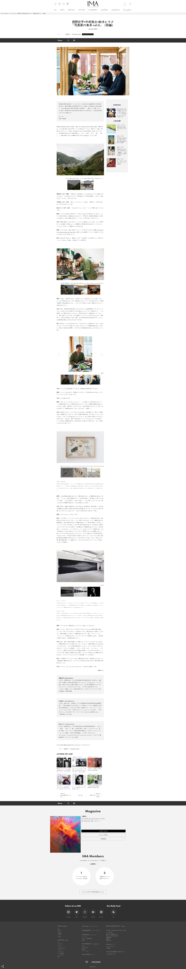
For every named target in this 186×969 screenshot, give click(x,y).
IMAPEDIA (89, 935)
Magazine (93, 811)
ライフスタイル (12, 13)
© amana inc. (93, 966)
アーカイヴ (60, 950)
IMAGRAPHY (91, 930)
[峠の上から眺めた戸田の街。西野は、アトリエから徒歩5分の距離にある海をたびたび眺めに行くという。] (80, 159)
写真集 (83, 940)
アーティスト (84, 937)
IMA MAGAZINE (85, 947)
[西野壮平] (80, 354)
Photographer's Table (76, 34)
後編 (99, 670)
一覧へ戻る (80, 795)
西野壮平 (68, 34)
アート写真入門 (61, 953)
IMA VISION (88, 954)
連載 (58, 956)
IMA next (90, 926)
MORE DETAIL (103, 831)
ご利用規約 (108, 948)
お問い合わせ (108, 940)
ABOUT (83, 946)
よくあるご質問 (109, 932)
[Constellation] (80, 566)
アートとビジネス (61, 955)
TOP (1, 13)
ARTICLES (6, 13)
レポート (59, 945)
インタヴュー (64, 757)
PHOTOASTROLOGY (116, 926)
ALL (58, 928)
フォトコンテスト (85, 950)
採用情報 (108, 939)
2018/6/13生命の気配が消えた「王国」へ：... (65, 795)
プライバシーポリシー (110, 946)
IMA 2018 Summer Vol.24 (88, 34)
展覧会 (59, 930)
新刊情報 (59, 933)
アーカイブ (79, 757)
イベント (59, 931)
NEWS (62, 926)
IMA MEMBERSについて (110, 954)
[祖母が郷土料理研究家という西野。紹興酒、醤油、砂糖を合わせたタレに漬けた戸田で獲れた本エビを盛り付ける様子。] (80, 264)
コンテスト (60, 934)
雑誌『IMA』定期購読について (112, 934)
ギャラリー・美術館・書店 (87, 938)
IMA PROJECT (90, 944)
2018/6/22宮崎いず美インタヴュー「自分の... (95, 795)
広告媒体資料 (108, 937)
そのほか (59, 936)
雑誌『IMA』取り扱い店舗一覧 (112, 935)
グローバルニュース (61, 948)
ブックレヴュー (61, 947)
